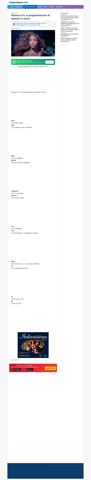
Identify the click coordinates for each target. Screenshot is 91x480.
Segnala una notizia (11, 478)
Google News (25, 23)
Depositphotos (49, 463)
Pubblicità (10, 476)
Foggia (52, 6)
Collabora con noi (11, 470)
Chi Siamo (10, 466)
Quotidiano (18, 6)
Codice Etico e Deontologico (13, 468)
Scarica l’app (10, 471)
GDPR (9, 475)
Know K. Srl (30, 463)
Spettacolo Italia (29, 6)
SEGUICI (18, 23)
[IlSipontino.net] (18, 2)
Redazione (59, 6)
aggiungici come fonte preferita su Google (30, 25)
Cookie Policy (10, 474)
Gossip (40, 6)
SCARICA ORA (50, 368)
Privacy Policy (11, 472)
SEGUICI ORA (49, 62)
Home (11, 6)
